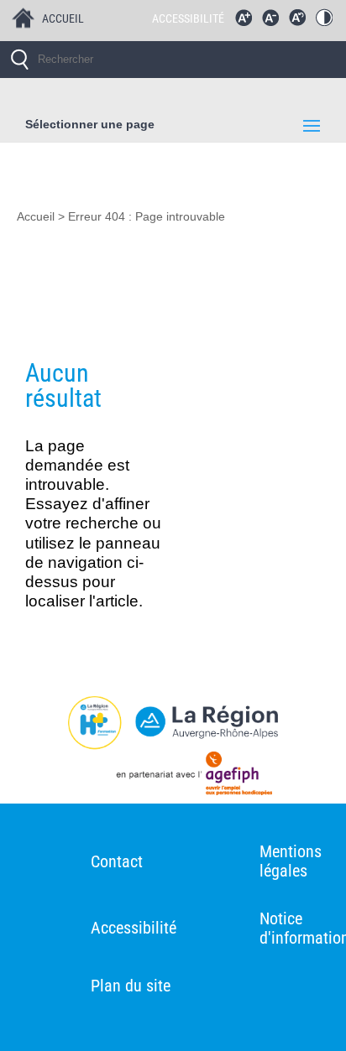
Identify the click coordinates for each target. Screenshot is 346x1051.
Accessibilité (133, 928)
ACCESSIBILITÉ (188, 18)
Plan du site (130, 986)
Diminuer (274, 21)
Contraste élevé (328, 21)
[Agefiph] (173, 777)
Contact (117, 861)
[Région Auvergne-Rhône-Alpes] (173, 723)
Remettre (301, 21)
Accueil (36, 217)
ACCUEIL (63, 18)
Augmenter (247, 21)
